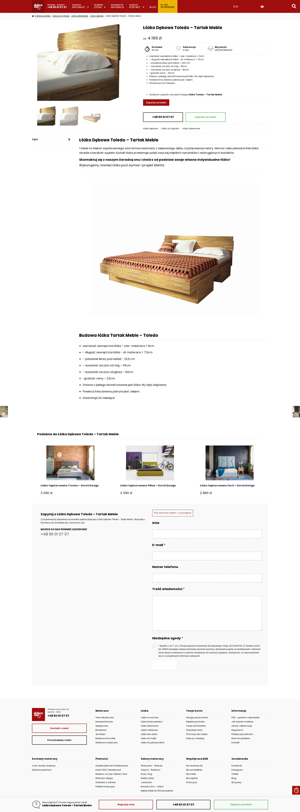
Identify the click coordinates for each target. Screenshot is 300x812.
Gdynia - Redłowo (150, 769)
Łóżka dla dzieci (149, 734)
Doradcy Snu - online (152, 786)
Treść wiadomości (168, 589)
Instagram (237, 769)
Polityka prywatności (242, 734)
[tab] (53, 139)
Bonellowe (100, 730)
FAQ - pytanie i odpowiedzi (245, 717)
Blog (153, 7)
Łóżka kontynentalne (151, 721)
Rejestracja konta (195, 721)
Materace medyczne (106, 742)
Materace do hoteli (105, 738)
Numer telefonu (165, 567)
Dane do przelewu (240, 738)
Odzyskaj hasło (194, 730)
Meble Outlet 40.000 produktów (157, 790)
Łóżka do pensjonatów (152, 742)
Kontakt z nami (59, 728)
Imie (155, 523)
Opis (35, 139)
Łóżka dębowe (97, 16)
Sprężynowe (101, 725)
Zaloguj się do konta (197, 717)
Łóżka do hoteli (148, 738)
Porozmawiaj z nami (59, 740)
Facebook (236, 765)
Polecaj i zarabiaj (195, 738)
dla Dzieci (100, 734)
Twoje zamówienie (196, 725)
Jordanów (146, 782)
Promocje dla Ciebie (196, 734)
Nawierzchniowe (104, 721)
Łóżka (98, 7)
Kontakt (134, 7)
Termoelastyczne (104, 717)
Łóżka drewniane (79, 16)
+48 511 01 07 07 (57, 7)
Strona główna (43, 16)
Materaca (117, 7)
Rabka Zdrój (147, 778)
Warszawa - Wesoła (151, 765)
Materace (78, 7)
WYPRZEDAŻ (168, 7)
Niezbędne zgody (167, 638)
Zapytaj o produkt (156, 102)
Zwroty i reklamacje (241, 725)
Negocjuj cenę (126, 804)
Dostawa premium (42, 769)
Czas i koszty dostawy (44, 765)
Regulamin (237, 730)
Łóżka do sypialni (60, 16)
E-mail (159, 545)
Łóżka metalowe (149, 730)
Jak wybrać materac (242, 721)
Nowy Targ (146, 774)
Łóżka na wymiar (150, 717)
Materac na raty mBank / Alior (111, 774)
